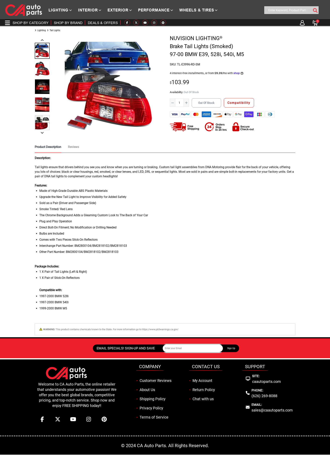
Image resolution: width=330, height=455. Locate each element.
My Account (202, 380)
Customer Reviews (155, 380)
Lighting (41, 30)
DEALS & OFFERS (103, 23)
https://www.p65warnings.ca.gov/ (160, 329)
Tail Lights (55, 30)
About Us (147, 389)
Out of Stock (206, 103)
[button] (42, 40)
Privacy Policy (151, 408)
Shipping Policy (152, 399)
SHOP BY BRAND (68, 23)
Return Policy (203, 389)
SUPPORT (255, 366)
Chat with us (203, 399)
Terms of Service (154, 417)
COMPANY (150, 366)
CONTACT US (206, 366)
